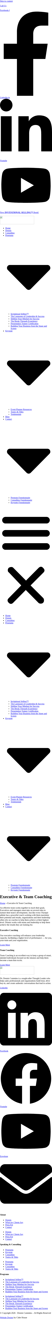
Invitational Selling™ (20, 314)
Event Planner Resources (21, 409)
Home (8, 228)
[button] (26, 559)
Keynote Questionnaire (20, 502)
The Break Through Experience (24, 321)
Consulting (10, 233)
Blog (7, 417)
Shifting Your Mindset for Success (25, 319)
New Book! (19, 212)
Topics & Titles (17, 412)
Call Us (3, 6)
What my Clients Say (14, 1222)
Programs (9, 1250)
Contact (8, 1227)
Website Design (6, 1317)
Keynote (9, 1252)
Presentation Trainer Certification (24, 323)
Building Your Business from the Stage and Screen (26, 1292)
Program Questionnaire (20, 498)
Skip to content (6, 1)
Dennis (8, 230)
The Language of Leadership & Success (27, 316)
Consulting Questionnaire (21, 500)
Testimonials (16, 414)
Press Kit (9, 1225)
